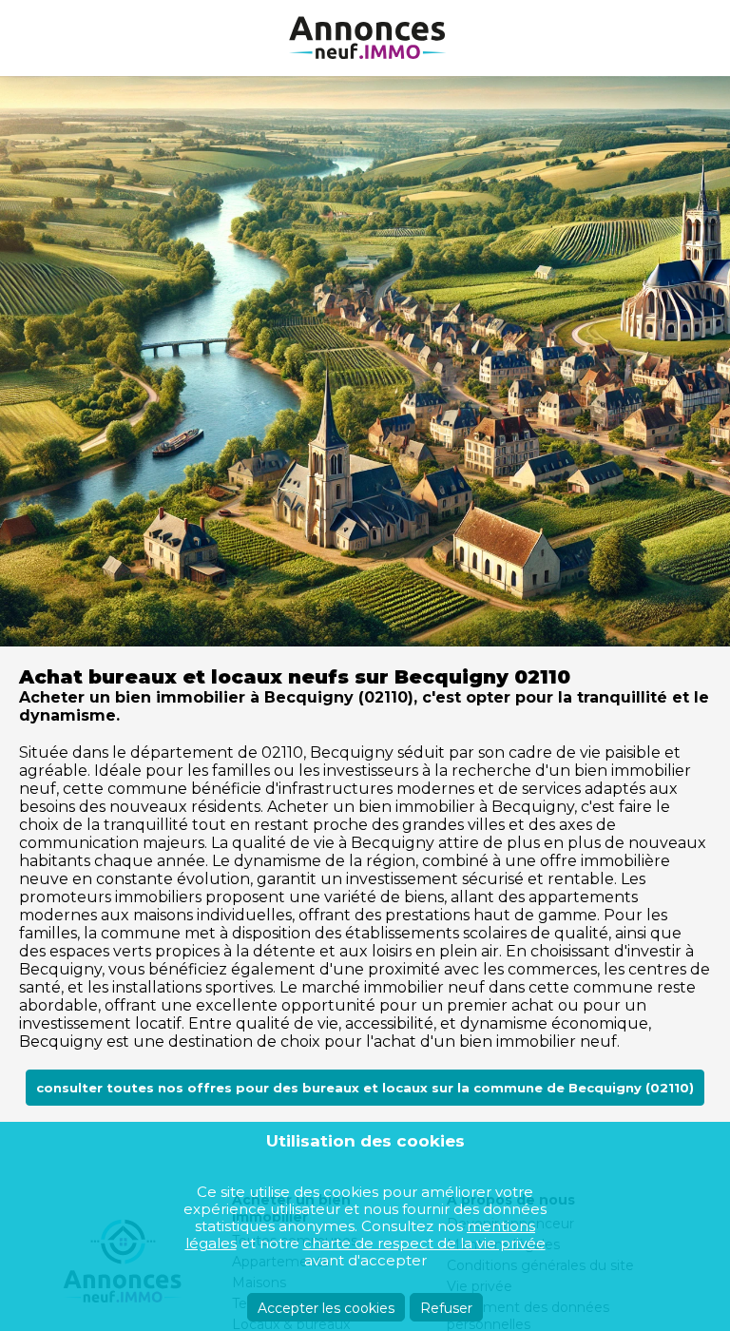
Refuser (446, 1308)
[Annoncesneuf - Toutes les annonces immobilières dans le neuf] (365, 38)
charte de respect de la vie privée (424, 1243)
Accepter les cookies (326, 1308)
